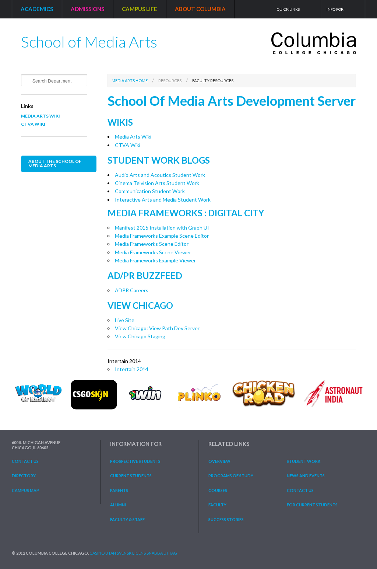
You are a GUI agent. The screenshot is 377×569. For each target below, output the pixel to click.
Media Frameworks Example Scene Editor (162, 236)
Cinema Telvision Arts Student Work (157, 183)
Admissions (87, 9)
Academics (37, 9)
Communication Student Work (150, 191)
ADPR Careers (131, 290)
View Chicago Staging (140, 336)
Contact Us (25, 461)
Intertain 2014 (131, 369)
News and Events (306, 475)
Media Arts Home (130, 80)
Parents (119, 490)
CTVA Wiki (33, 124)
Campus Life (139, 9)
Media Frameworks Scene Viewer (153, 252)
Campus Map (25, 490)
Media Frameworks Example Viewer (155, 260)
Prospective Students (135, 461)
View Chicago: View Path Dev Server (157, 328)
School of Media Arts (89, 38)
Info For (335, 9)
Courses (217, 490)
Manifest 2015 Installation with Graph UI (162, 227)
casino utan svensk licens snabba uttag (133, 553)
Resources (170, 80)
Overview (219, 461)
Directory (24, 475)
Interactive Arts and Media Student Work (163, 199)
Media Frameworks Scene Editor (151, 244)
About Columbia (200, 9)
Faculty (217, 504)
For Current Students (312, 504)
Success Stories (226, 519)
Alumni (118, 504)
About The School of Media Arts (54, 163)
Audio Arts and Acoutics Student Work (160, 175)
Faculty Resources (212, 80)
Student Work (303, 461)
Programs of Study (230, 475)
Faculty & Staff (127, 519)
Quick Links (288, 9)
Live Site (124, 320)
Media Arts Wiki (40, 116)
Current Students (131, 475)
